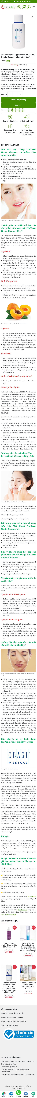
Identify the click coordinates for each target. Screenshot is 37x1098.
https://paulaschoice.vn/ (8, 914)
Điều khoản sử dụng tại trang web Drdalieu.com (17, 1061)
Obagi (8, 61)
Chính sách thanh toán (8, 1064)
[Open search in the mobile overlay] (19, 7)
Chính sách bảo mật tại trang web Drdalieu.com (17, 1075)
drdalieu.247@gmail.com (23, 1)
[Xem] (8, 110)
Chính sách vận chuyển (9, 1067)
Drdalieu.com (22, 910)
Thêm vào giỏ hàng (18, 100)
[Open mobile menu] (34, 7)
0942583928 (7, 1)
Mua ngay (18, 105)
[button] (32, 17)
